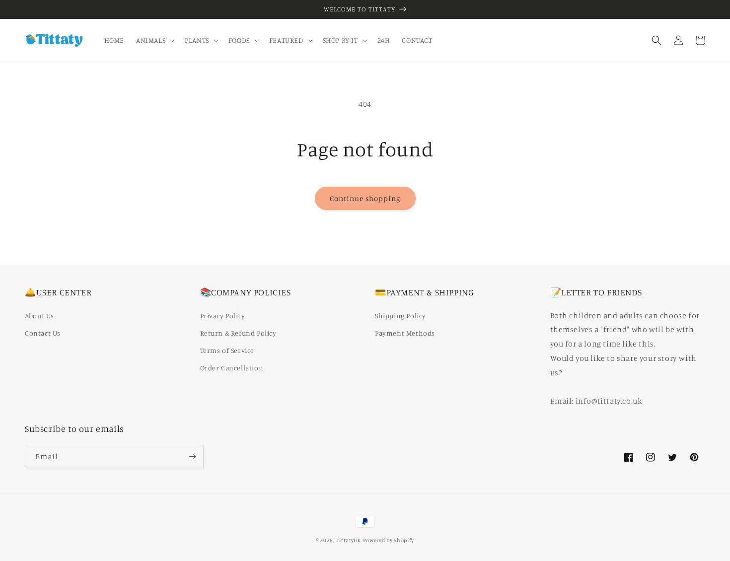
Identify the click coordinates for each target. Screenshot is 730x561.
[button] (154, 40)
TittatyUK (348, 540)
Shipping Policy (400, 315)
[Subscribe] (192, 456)
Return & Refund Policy (238, 333)
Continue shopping (365, 198)
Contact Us (43, 333)
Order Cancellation (232, 367)
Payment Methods (405, 333)
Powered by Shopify (389, 540)
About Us (39, 315)
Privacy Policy (222, 315)
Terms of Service (227, 350)
